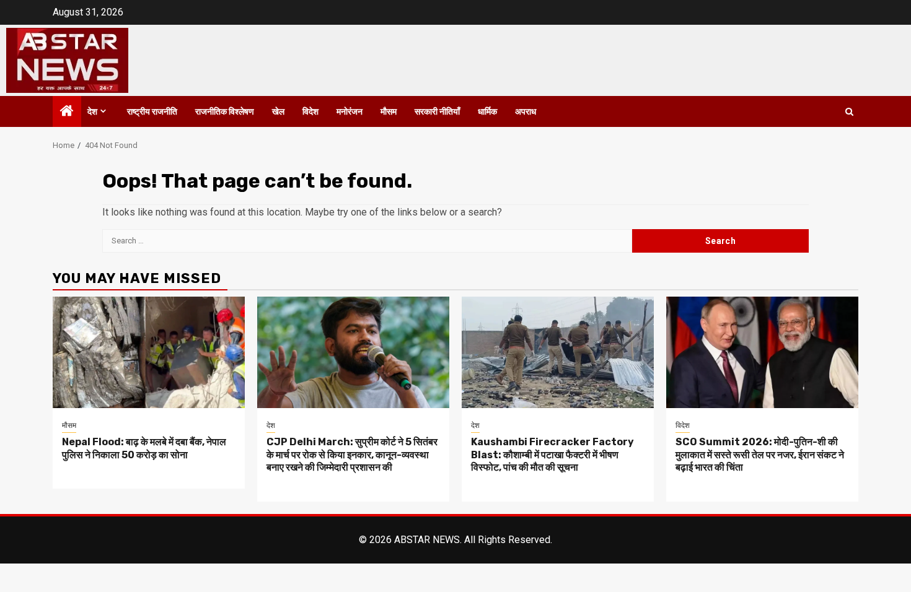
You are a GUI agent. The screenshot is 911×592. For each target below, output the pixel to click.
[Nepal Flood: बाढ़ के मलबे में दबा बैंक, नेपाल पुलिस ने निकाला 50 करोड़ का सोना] (149, 352)
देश (92, 112)
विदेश (310, 112)
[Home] (67, 112)
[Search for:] (367, 241)
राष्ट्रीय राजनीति (152, 112)
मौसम (389, 112)
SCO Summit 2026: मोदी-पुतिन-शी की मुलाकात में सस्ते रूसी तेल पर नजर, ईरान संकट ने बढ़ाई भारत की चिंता (760, 455)
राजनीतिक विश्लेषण (224, 112)
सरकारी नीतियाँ (437, 112)
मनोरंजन (350, 112)
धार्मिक (487, 112)
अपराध (525, 112)
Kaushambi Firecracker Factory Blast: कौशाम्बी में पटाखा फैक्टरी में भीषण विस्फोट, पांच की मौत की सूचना (552, 455)
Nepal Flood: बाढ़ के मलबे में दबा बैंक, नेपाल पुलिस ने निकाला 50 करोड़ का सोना (144, 448)
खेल (278, 112)
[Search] (849, 112)
